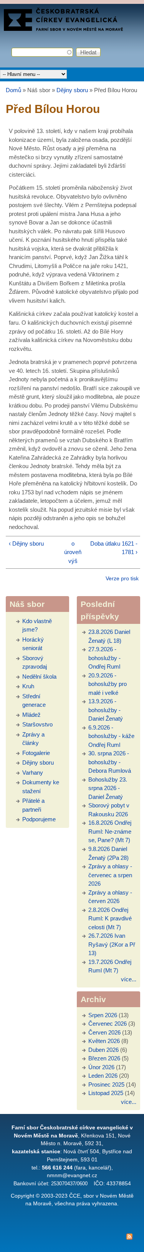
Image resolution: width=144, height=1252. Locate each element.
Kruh (28, 686)
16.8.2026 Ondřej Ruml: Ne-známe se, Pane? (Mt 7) (109, 831)
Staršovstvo (37, 724)
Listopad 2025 (105, 1093)
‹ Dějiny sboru (26, 543)
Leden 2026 (103, 1075)
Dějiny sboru (72, 90)
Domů (13, 90)
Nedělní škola (39, 676)
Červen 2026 (104, 1032)
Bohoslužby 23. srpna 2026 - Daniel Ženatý (107, 788)
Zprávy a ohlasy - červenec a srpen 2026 (110, 875)
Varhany (32, 772)
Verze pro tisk (122, 578)
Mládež (31, 714)
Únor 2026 (101, 1067)
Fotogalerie (36, 753)
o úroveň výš (72, 552)
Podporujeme (39, 819)
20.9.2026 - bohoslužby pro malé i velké (107, 684)
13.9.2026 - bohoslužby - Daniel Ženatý (105, 710)
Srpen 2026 (102, 1015)
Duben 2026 (103, 1049)
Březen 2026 (104, 1058)
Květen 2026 (104, 1041)
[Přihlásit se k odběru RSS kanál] (72, 1237)
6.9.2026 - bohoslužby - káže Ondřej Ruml (111, 736)
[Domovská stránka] (63, 28)
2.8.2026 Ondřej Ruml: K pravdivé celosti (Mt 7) (110, 918)
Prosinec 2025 (106, 1084)
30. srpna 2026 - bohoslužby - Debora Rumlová (109, 762)
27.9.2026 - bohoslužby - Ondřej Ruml (104, 658)
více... (128, 979)
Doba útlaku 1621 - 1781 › (113, 548)
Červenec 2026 (107, 1023)
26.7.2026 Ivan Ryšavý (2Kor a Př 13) (111, 944)
